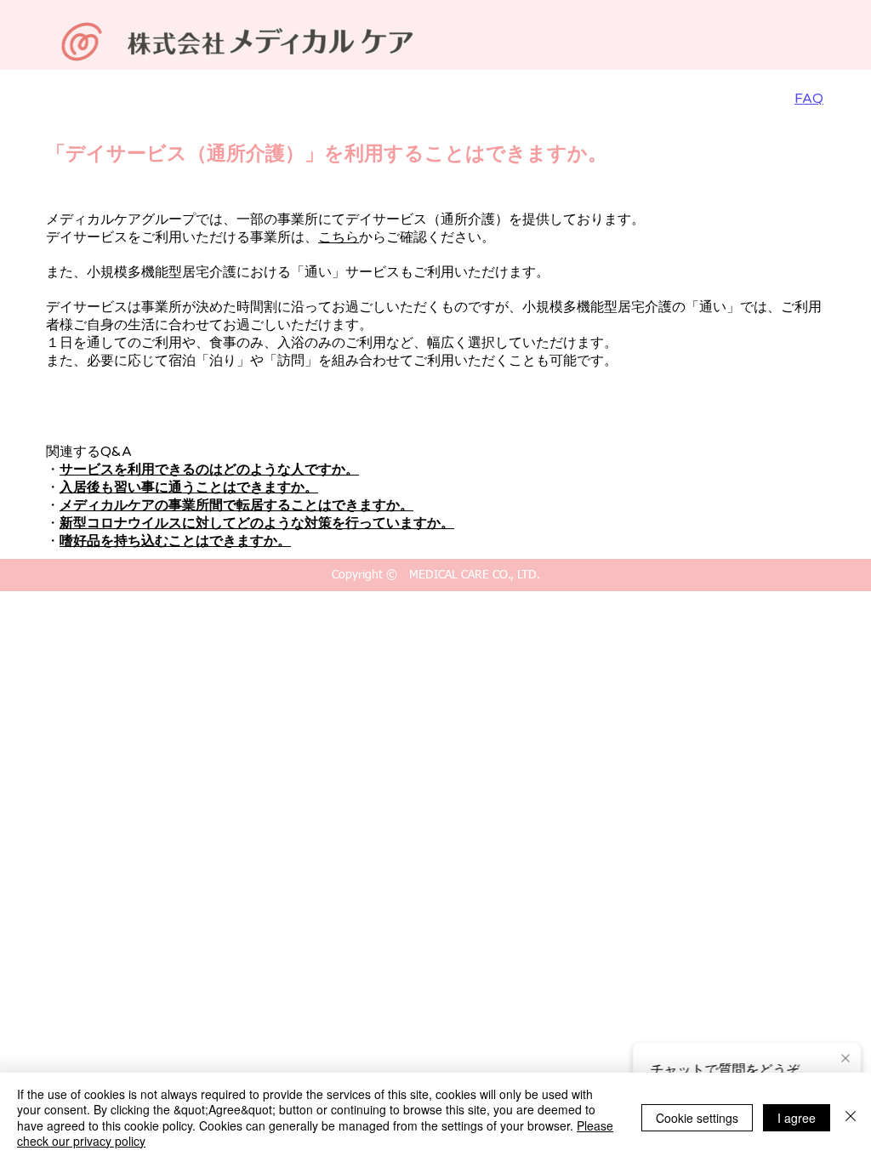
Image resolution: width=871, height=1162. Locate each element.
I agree (796, 1117)
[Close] (850, 1117)
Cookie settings (697, 1117)
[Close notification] (845, 1059)
